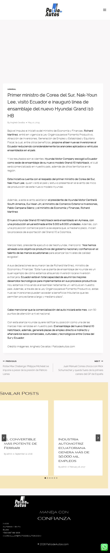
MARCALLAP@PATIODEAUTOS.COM (22, 536)
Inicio (6, 524)
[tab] (45, 478)
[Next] (98, 437)
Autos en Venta (12, 527)
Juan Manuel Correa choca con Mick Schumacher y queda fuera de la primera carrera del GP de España (80, 367)
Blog (6, 530)
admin (9, 454)
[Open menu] (106, 9)
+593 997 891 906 (11, 533)
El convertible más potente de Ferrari (20, 444)
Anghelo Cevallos (17, 122)
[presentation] (78, 416)
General (11, 89)
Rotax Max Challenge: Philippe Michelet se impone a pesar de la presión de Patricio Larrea (26, 367)
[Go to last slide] (4, 437)
